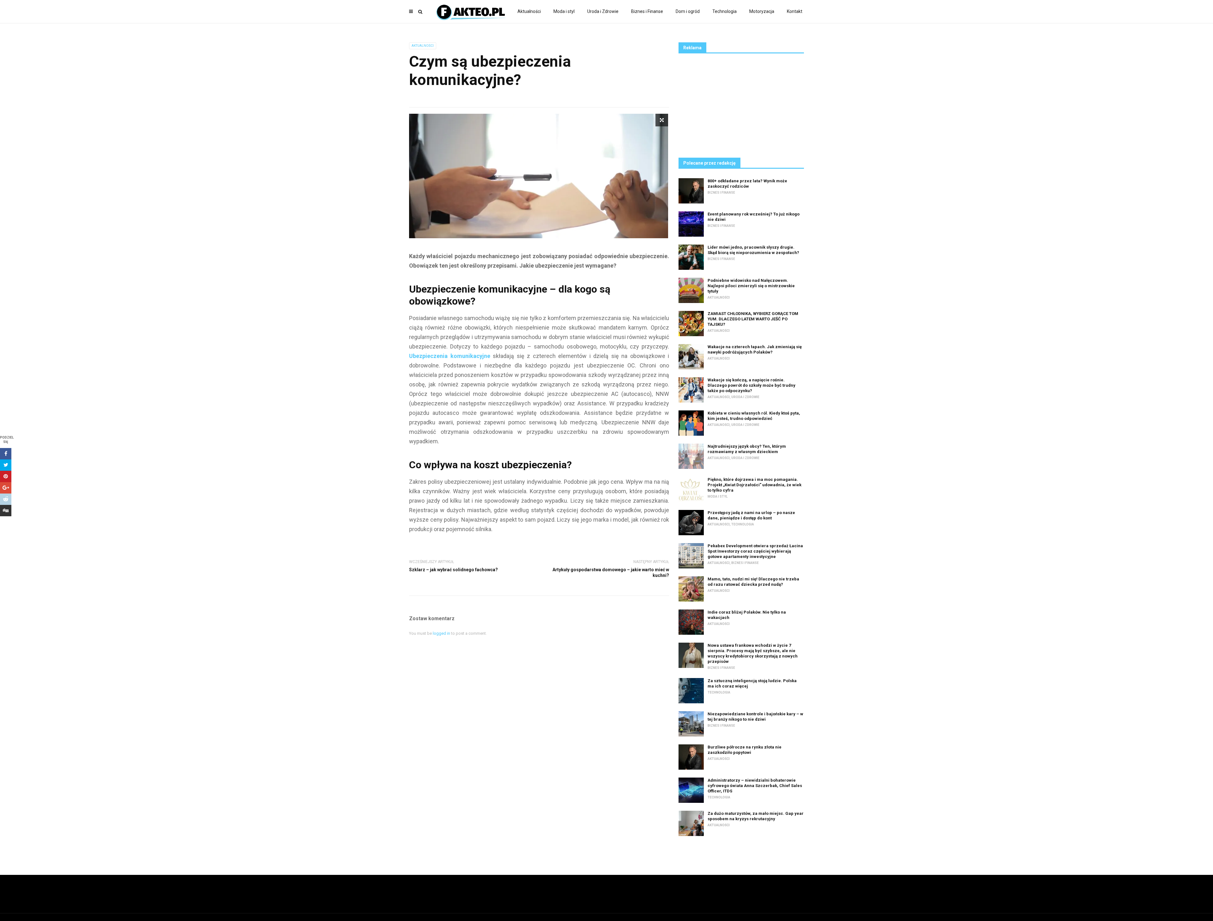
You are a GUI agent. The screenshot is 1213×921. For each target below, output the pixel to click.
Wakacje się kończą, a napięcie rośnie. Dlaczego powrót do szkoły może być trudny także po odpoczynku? (751, 385)
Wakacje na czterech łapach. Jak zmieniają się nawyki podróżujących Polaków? (755, 349)
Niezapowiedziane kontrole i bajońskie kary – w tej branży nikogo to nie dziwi (755, 717)
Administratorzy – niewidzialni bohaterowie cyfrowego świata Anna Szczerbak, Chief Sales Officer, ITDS (755, 785)
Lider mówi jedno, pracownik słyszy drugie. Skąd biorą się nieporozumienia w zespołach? (753, 250)
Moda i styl (564, 11)
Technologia (724, 11)
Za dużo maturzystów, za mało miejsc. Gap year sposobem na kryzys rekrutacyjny (756, 816)
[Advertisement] (741, 104)
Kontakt (794, 11)
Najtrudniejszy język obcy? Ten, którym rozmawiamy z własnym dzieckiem (747, 449)
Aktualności (529, 11)
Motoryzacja (761, 11)
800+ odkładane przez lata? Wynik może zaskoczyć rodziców (747, 184)
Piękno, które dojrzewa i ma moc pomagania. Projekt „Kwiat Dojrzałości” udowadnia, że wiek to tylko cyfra (754, 485)
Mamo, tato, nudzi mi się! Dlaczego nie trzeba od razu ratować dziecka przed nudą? (753, 582)
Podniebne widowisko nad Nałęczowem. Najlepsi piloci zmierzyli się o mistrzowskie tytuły (751, 286)
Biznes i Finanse (647, 11)
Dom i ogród (688, 11)
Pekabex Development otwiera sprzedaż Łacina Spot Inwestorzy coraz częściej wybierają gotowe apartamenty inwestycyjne (755, 551)
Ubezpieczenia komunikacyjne (449, 356)
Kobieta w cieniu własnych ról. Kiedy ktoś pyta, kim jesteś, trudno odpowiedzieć (754, 416)
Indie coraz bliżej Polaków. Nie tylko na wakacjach (747, 615)
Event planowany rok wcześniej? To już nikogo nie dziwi (754, 217)
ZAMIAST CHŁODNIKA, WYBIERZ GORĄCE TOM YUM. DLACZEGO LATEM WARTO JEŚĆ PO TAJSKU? (753, 319)
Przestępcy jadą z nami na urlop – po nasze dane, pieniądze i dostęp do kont (751, 515)
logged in (441, 633)
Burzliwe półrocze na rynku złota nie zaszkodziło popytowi (745, 750)
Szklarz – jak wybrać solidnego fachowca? (453, 569)
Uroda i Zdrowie (603, 11)
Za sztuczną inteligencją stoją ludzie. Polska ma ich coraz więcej (752, 683)
